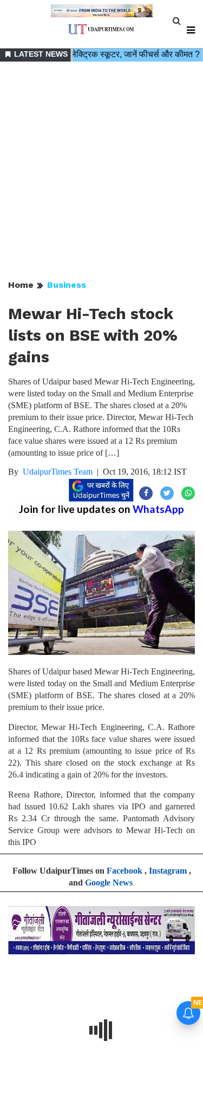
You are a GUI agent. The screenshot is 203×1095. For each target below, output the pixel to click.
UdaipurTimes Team (58, 471)
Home (21, 285)
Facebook (124, 870)
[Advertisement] (101, 171)
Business (66, 285)
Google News (109, 882)
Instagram (168, 870)
